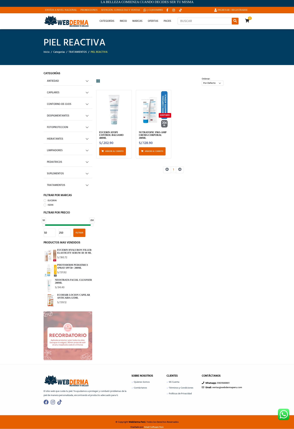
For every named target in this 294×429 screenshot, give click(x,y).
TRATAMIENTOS (78, 52)
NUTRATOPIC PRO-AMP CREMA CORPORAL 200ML (152, 135)
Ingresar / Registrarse (233, 10)
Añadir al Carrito (114, 151)
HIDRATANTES (55, 139)
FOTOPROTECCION (57, 127)
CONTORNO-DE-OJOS (59, 104)
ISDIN (50, 205)
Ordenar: (206, 79)
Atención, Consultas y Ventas (120, 10)
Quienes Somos (142, 382)
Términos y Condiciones (181, 388)
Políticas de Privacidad (180, 394)
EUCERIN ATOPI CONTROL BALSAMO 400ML (111, 135)
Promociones (88, 10)
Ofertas (153, 21)
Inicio (123, 21)
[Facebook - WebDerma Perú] (168, 10)
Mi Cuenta (174, 382)
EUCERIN (52, 200)
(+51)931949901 (155, 10)
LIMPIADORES (55, 150)
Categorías (107, 21)
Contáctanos (140, 388)
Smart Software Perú (154, 427)
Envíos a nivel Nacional (61, 10)
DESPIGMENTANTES (58, 116)
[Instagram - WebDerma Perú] (174, 10)
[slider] (43, 225)
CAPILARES (53, 93)
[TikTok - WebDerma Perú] (180, 10)
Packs (167, 21)
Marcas (137, 21)
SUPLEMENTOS (55, 174)
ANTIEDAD (53, 81)
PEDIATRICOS (54, 162)
